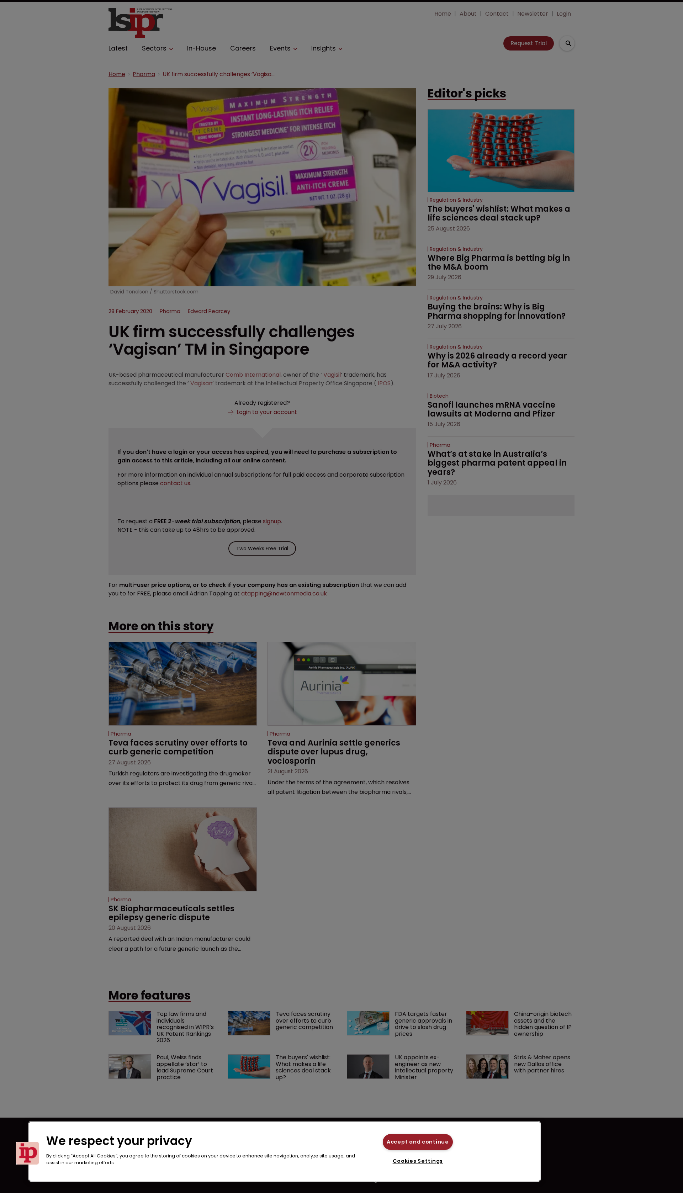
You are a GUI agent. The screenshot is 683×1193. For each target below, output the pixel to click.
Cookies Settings (418, 1161)
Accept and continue (418, 1141)
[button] (27, 1153)
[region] (284, 1151)
